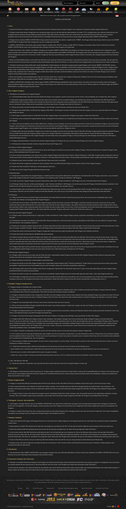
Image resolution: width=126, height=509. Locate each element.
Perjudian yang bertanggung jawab (68, 488)
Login (115, 3)
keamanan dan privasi (102, 488)
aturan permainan (38, 488)
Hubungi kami (50, 488)
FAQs (27, 488)
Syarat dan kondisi (87, 488)
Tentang (20, 488)
